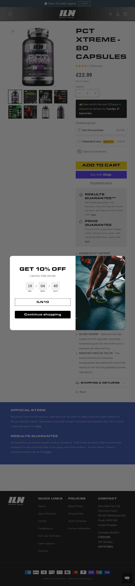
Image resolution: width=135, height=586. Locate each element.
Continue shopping (42, 314)
